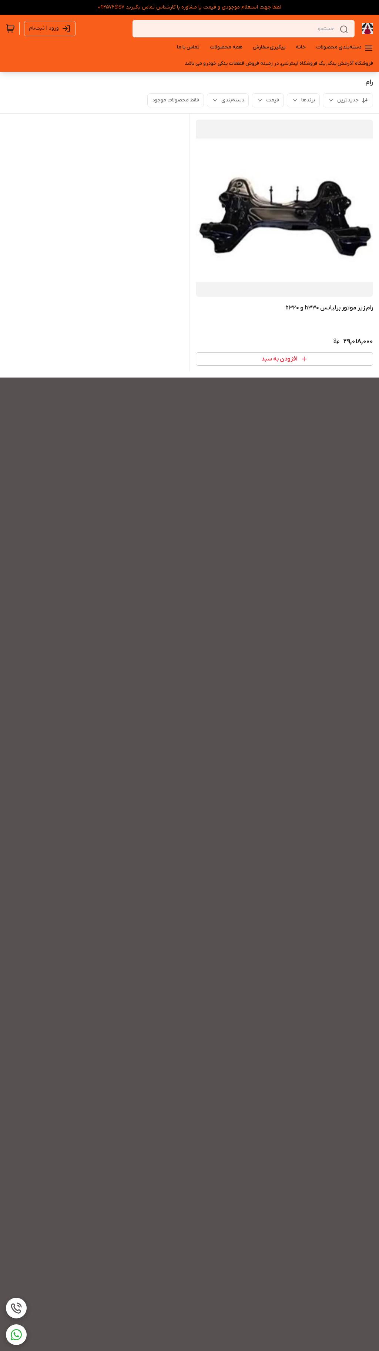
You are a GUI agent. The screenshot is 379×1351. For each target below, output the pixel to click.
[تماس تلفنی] (16, 1308)
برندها (308, 100)
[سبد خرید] (10, 28)
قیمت (272, 100)
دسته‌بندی (232, 100)
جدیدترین (348, 100)
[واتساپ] (16, 1334)
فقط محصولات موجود (175, 100)
